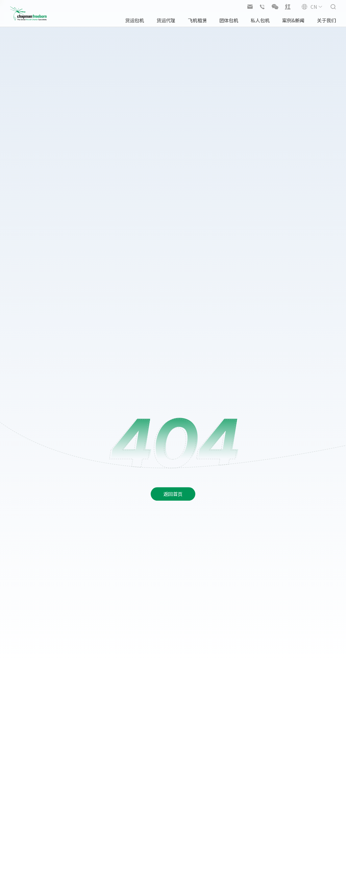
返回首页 (173, 493)
